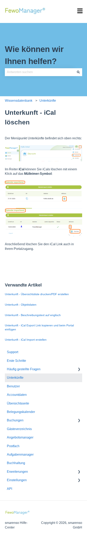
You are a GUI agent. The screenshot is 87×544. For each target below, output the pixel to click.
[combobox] (39, 72)
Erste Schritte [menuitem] (16, 360)
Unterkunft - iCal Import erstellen (26, 339)
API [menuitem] (9, 488)
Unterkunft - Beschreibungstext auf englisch (33, 315)
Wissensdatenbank (18, 100)
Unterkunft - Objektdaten (20, 304)
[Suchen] (78, 72)
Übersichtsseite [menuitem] (18, 403)
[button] (79, 369)
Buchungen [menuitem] (15, 420)
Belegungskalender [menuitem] (21, 412)
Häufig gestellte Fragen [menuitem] (23, 369)
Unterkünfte (47, 100)
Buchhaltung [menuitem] (16, 463)
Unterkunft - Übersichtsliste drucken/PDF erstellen (37, 294)
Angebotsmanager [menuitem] (20, 437)
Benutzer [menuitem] (13, 386)
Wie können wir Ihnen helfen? (34, 55)
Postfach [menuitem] (13, 446)
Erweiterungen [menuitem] (17, 471)
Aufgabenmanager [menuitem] (20, 454)
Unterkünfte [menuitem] (15, 377)
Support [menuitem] (12, 352)
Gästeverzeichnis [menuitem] (19, 429)
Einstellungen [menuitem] (17, 480)
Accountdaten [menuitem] (17, 394)
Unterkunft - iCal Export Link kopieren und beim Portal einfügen (39, 327)
